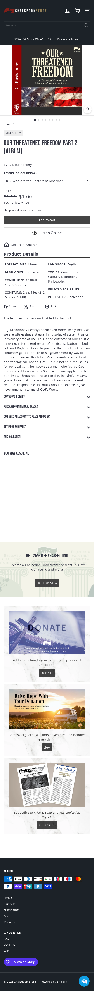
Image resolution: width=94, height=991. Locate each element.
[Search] (86, 25)
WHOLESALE (12, 932)
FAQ (6, 939)
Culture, (54, 277)
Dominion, (69, 277)
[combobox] (47, 25)
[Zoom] (88, 109)
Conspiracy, (70, 272)
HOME (8, 898)
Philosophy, (56, 281)
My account (11, 922)
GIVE (7, 916)
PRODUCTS (11, 904)
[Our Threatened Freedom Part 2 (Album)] (31, 496)
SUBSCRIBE (11, 910)
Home (7, 124)
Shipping (9, 210)
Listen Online (50, 232)
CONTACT (10, 944)
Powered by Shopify (53, 982)
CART (7, 951)
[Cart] (77, 10)
